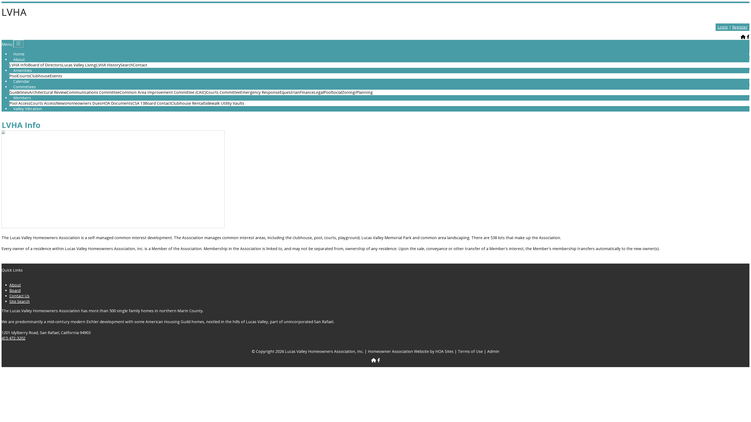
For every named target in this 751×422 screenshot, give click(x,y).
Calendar (21, 81)
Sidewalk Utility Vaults (224, 103)
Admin (493, 351)
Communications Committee (93, 92)
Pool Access (20, 103)
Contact (140, 65)
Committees (24, 86)
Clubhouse (40, 76)
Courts (23, 76)
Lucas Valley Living (79, 65)
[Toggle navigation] (18, 43)
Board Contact (158, 103)
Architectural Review (48, 92)
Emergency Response (260, 92)
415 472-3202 (13, 338)
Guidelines (19, 92)
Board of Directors (45, 65)
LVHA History (108, 65)
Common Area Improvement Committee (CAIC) (163, 92)
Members (22, 97)
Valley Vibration (27, 108)
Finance (307, 92)
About (19, 59)
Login (723, 27)
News (61, 103)
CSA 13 (138, 103)
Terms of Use (470, 351)
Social (337, 92)
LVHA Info (18, 65)
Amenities (22, 70)
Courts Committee (223, 92)
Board (15, 290)
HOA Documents (117, 103)
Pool (13, 76)
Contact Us (19, 296)
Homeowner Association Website (398, 351)
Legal (319, 92)
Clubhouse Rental (187, 103)
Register (739, 27)
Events (56, 76)
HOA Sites (444, 351)
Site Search (19, 301)
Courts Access (43, 103)
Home (18, 54)
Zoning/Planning (357, 92)
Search (126, 65)
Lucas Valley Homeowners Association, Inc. (324, 351)
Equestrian (290, 92)
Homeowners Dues (84, 103)
